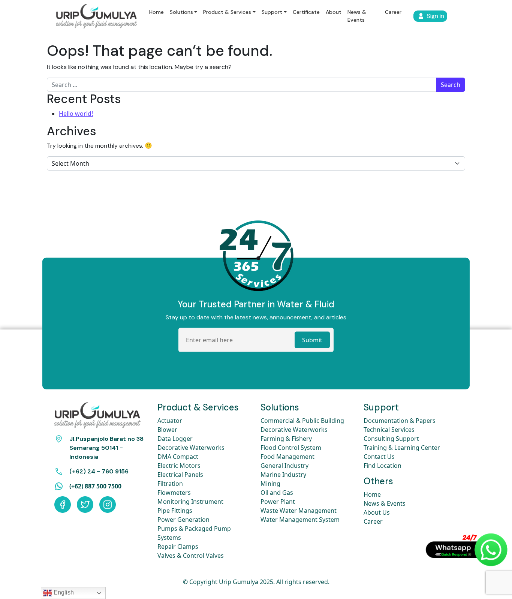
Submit (312, 340)
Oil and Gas (276, 492)
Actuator (169, 420)
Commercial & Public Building (302, 420)
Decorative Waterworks (191, 447)
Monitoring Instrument (190, 501)
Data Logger (175, 438)
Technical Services (389, 429)
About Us (377, 512)
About (333, 12)
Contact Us (379, 456)
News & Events (356, 16)
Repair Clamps (177, 546)
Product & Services (227, 12)
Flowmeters (174, 492)
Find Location (382, 465)
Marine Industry (283, 474)
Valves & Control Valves (190, 555)
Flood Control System (290, 447)
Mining (270, 483)
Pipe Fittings (174, 510)
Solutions (181, 12)
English (63, 592)
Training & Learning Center (402, 447)
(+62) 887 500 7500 (95, 486)
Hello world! (76, 113)
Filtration (170, 483)
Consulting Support (391, 438)
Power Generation (183, 519)
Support (272, 12)
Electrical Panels (180, 474)
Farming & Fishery (286, 438)
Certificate (306, 12)
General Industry (284, 465)
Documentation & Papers (400, 420)
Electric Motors (179, 465)
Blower (167, 429)
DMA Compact (177, 456)
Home (156, 12)
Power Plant (277, 501)
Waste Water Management (298, 510)
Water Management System (300, 519)
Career (393, 12)
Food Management (287, 456)
